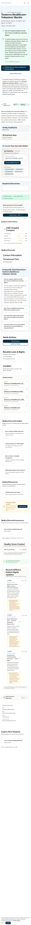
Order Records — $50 (14, 215)
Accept (8, 922)
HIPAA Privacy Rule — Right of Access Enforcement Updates (13, 586)
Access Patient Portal (15, 73)
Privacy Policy (16, 920)
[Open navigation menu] (28, 2)
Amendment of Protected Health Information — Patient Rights (12, 658)
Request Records (15, 341)
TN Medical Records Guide (9, 354)
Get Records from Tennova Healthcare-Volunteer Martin (15, 68)
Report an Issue (22, 506)
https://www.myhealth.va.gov (13, 158)
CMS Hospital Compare (13, 61)
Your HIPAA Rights (7, 356)
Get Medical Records (16, 344)
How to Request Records (9, 358)
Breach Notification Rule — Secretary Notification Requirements (12, 621)
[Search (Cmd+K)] (24, 2)
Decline (3, 922)
